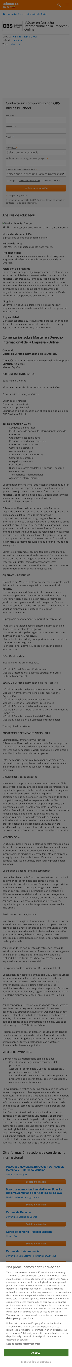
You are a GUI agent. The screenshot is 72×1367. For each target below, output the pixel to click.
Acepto (36, 1352)
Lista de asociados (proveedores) (23, 1343)
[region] (36, 1314)
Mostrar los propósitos (36, 1361)
